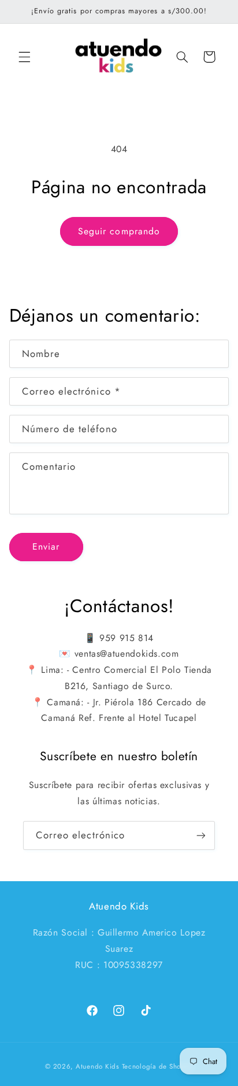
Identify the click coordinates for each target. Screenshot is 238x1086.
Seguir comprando (119, 231)
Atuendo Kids (98, 1066)
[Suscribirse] (201, 835)
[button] (24, 56)
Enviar (46, 546)
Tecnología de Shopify (157, 1066)
